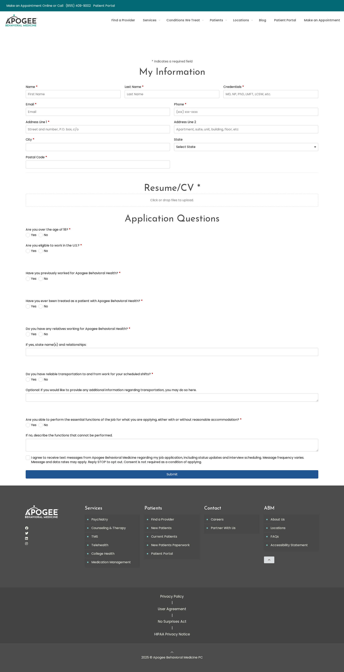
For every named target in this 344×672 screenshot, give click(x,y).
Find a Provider (162, 519)
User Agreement (172, 609)
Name (32, 87)
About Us (278, 519)
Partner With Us (223, 528)
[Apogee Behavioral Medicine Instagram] (26, 543)
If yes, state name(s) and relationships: (56, 345)
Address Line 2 (185, 122)
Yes (33, 235)
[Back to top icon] (172, 652)
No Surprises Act (172, 621)
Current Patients (164, 536)
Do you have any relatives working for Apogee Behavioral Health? (78, 329)
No (46, 235)
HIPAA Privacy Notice (172, 634)
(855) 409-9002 (78, 5)
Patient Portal (104, 5)
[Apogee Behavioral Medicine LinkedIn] (26, 538)
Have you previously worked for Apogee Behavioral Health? (73, 273)
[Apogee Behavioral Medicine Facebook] (26, 528)
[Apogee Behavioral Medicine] (21, 20)
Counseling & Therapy (108, 528)
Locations (278, 528)
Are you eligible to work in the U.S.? (54, 245)
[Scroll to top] (269, 559)
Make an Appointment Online (29, 5)
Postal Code (36, 157)
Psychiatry (99, 519)
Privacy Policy (172, 596)
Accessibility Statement (289, 545)
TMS (94, 536)
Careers (217, 519)
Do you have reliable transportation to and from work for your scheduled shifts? (89, 374)
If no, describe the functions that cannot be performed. (69, 435)
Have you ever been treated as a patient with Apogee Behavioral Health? (84, 301)
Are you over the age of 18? (48, 229)
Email (31, 104)
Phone (180, 104)
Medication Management (111, 562)
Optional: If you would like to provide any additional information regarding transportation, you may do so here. (111, 390)
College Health (102, 553)
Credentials (233, 87)
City (30, 139)
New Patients (161, 528)
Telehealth (99, 545)
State (178, 139)
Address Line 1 (38, 122)
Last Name (134, 87)
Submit (172, 474)
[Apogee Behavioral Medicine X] (26, 533)
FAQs (275, 536)
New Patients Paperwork (170, 545)
